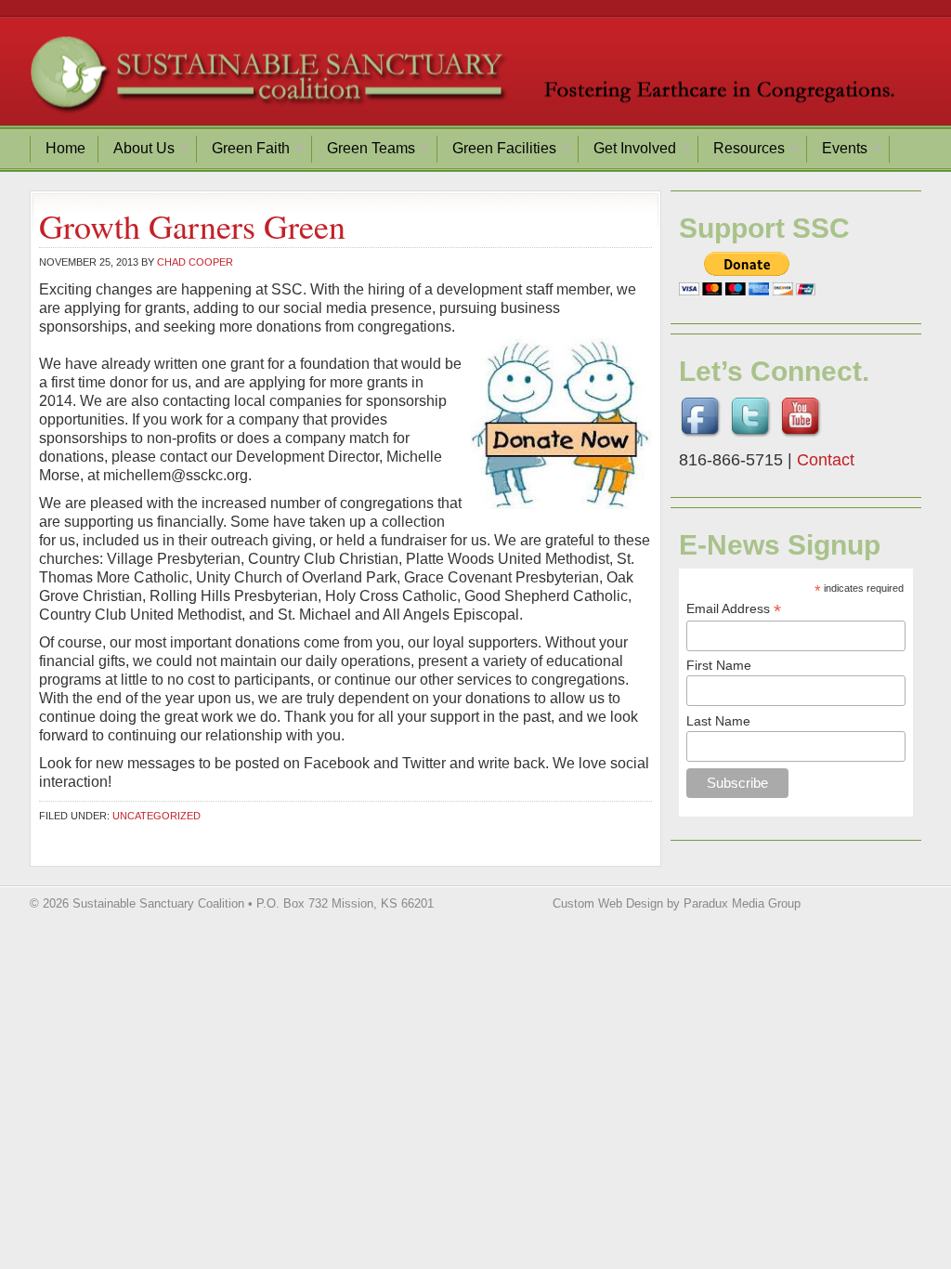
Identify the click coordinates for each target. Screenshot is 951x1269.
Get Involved (628, 151)
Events (837, 151)
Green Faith (244, 151)
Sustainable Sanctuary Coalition (475, 79)
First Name (718, 665)
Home (65, 148)
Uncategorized (156, 815)
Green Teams (364, 151)
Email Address (733, 609)
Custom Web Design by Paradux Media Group (677, 903)
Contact (825, 460)
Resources (742, 151)
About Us (137, 151)
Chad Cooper (195, 262)
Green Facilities (497, 151)
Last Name (718, 720)
